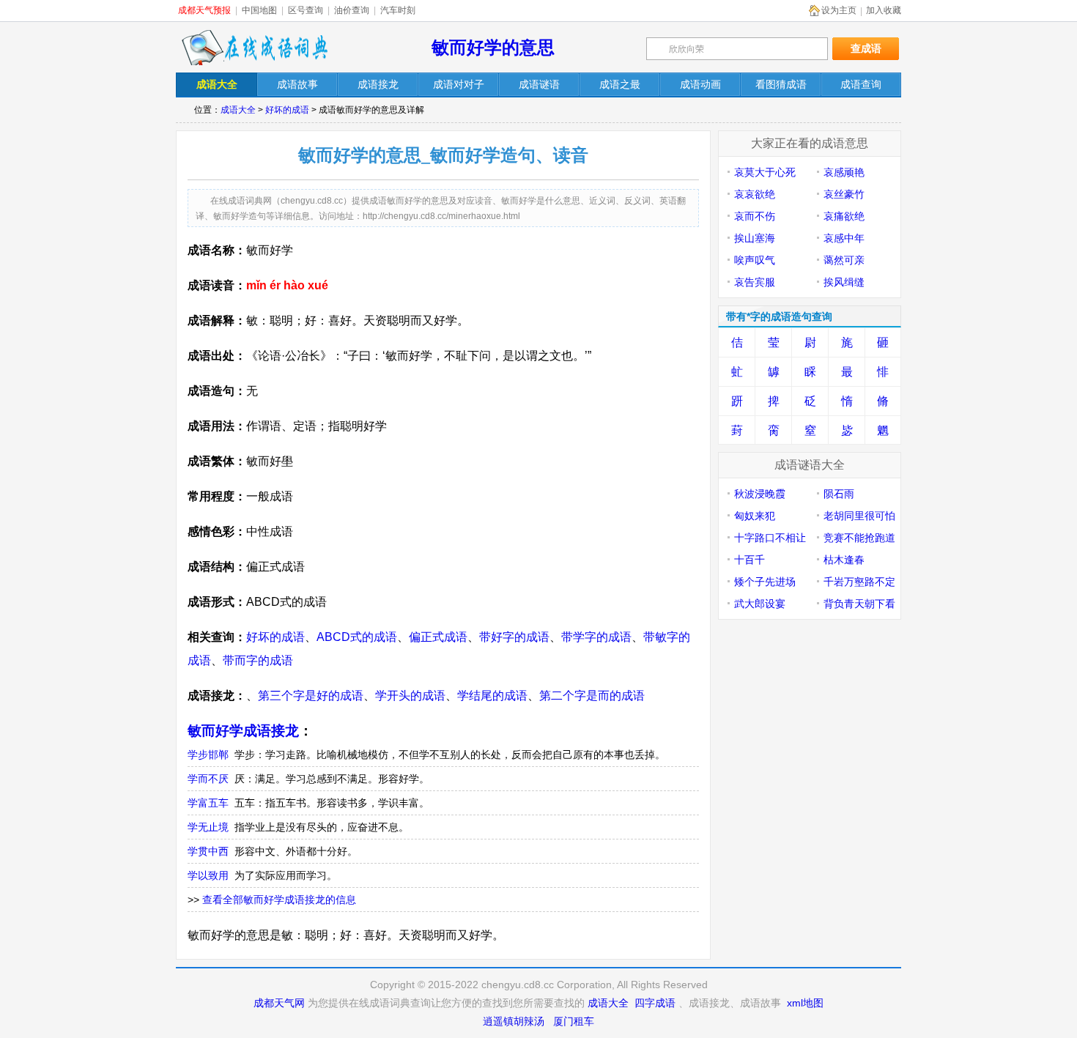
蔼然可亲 (844, 260)
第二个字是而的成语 (592, 695)
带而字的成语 (258, 660)
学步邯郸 (208, 754)
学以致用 (208, 875)
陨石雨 (839, 494)
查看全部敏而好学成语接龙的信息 (279, 899)
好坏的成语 (287, 110)
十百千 (749, 560)
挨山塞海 (754, 238)
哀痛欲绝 (844, 216)
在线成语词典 (254, 47)
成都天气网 (279, 1003)
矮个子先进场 (765, 581)
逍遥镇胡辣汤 (513, 1021)
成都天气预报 (204, 10)
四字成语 (655, 1003)
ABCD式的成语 (357, 637)
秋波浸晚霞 (759, 494)
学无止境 (208, 827)
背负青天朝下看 (859, 603)
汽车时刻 (397, 10)
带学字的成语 (596, 637)
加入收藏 (883, 10)
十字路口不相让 (770, 538)
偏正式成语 (438, 637)
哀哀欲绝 (754, 194)
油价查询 (351, 10)
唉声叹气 (754, 260)
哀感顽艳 (844, 172)
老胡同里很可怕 (859, 516)
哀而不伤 (754, 216)
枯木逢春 (844, 560)
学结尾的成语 (492, 695)
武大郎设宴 (759, 603)
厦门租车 (573, 1021)
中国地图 (259, 10)
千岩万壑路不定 (859, 581)
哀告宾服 (754, 282)
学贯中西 (208, 851)
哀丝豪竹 (844, 194)
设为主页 (838, 10)
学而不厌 (208, 779)
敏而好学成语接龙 (243, 730)
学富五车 (208, 803)
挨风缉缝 (844, 282)
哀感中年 (844, 238)
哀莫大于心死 (765, 172)
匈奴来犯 (754, 516)
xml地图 (805, 1003)
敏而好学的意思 (493, 47)
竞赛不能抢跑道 (859, 538)
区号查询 (305, 10)
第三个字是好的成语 (310, 695)
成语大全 (238, 110)
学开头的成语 (410, 695)
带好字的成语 (514, 637)
